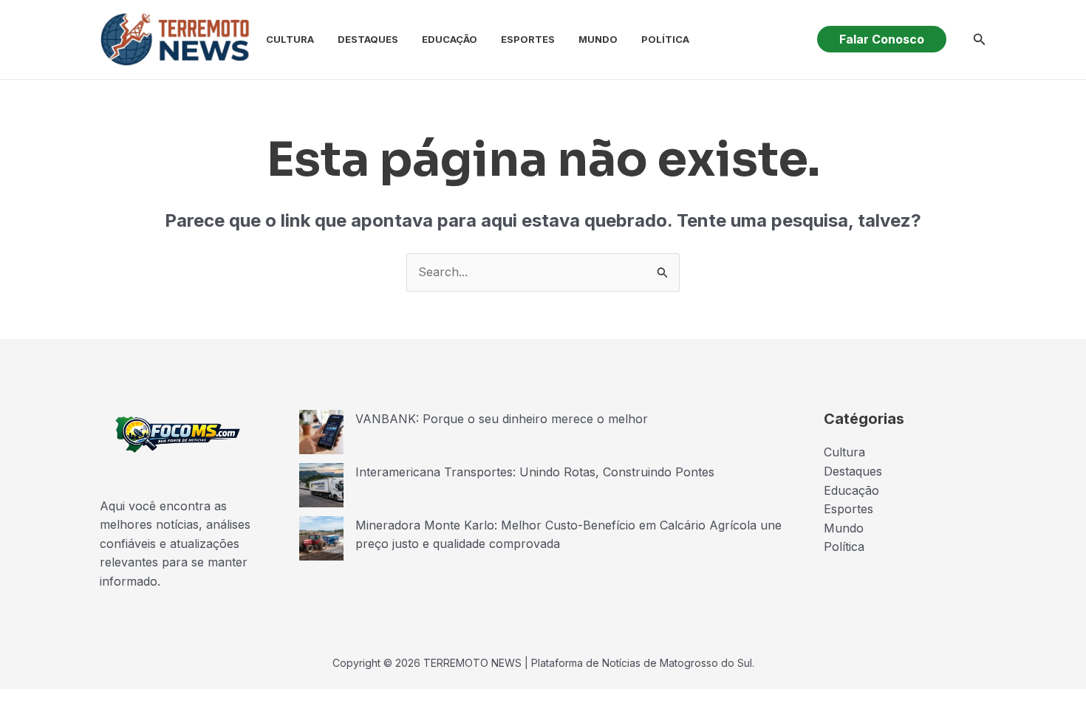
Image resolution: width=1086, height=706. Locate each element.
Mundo (598, 39)
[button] (881, 39)
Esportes (528, 39)
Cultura (290, 39)
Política (665, 39)
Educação (449, 39)
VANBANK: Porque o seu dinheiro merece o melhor (501, 418)
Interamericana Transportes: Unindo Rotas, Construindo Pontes (534, 472)
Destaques (368, 39)
